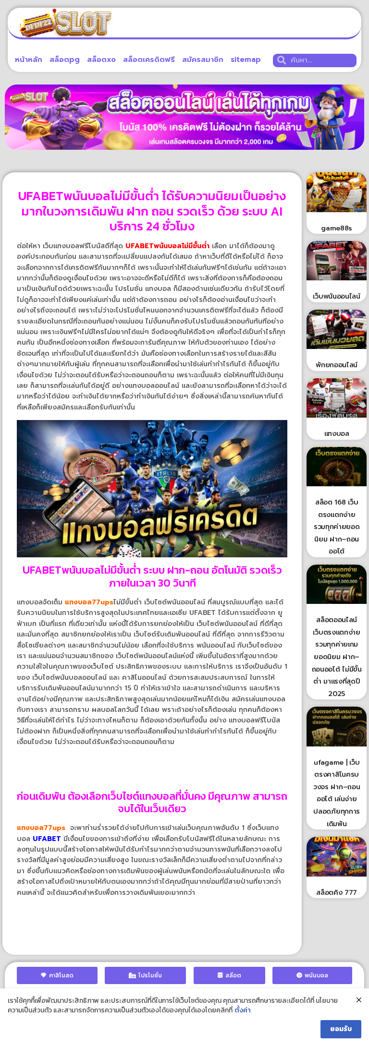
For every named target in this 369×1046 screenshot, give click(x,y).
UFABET (47, 839)
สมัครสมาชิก (202, 59)
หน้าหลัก (28, 59)
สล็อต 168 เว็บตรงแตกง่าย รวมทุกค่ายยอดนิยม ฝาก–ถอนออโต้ (337, 526)
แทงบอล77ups (89, 602)
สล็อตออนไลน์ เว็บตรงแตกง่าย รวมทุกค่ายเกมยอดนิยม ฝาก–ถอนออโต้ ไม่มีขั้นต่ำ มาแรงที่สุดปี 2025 (337, 657)
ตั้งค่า (242, 1010)
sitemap (246, 59)
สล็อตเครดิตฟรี (149, 59)
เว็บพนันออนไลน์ (336, 296)
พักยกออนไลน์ (336, 365)
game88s (336, 228)
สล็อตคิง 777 (336, 893)
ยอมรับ (341, 1029)
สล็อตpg (64, 59)
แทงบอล (336, 434)
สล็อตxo (101, 59)
